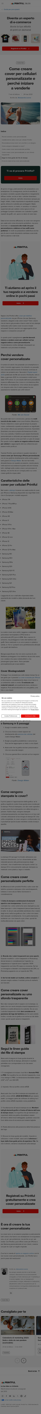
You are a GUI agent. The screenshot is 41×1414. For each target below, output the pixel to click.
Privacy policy (35, 696)
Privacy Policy (35, 709)
